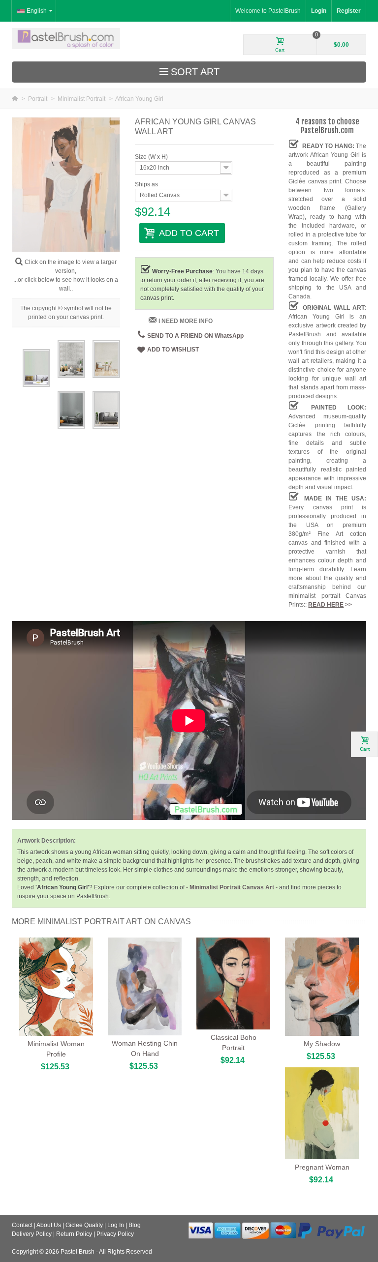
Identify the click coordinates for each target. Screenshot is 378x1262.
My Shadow (322, 1044)
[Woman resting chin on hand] (145, 986)
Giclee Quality (84, 1225)
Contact (22, 1225)
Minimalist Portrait (82, 98)
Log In (115, 1225)
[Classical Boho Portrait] (233, 984)
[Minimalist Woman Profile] (56, 987)
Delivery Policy (32, 1234)
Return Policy (74, 1234)
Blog (134, 1225)
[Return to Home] (15, 98)
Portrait (38, 98)
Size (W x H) (152, 156)
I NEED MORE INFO (185, 321)
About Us (48, 1225)
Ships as (147, 184)
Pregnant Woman (322, 1167)
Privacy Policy (115, 1234)
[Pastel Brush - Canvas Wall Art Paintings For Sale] (66, 38)
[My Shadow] (322, 987)
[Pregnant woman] (322, 1113)
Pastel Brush (77, 1251)
